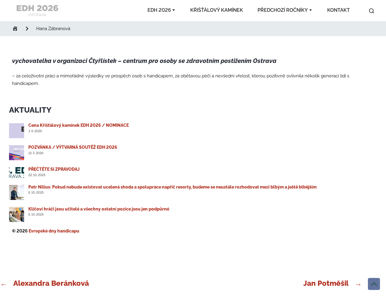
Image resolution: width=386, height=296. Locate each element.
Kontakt (338, 10)
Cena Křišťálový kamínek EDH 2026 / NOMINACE (78, 125)
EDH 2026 (159, 10)
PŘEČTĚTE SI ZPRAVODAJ (54, 169)
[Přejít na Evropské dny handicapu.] (15, 28)
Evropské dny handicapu (54, 231)
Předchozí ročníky (283, 10)
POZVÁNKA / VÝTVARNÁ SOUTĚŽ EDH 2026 (72, 147)
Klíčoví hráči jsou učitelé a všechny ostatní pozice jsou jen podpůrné (98, 209)
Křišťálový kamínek (216, 10)
